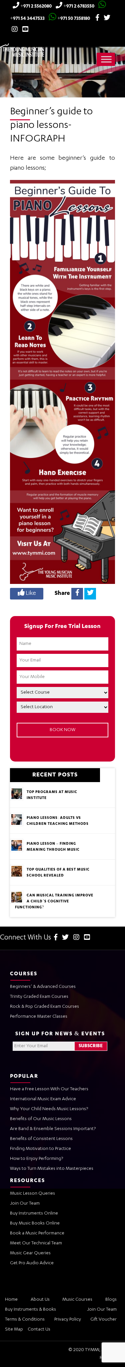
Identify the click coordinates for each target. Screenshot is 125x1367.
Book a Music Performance (37, 1233)
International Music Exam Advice (43, 1099)
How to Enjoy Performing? (36, 1159)
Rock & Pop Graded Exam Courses (44, 1006)
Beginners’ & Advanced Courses (43, 987)
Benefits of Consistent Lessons (41, 1139)
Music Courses (77, 1299)
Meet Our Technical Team (36, 1243)
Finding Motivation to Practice (40, 1149)
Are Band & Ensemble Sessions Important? (53, 1129)
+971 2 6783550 (78, 6)
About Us (40, 1299)
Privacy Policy (67, 1319)
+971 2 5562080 (35, 6)
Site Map (14, 1329)
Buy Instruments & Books (30, 1309)
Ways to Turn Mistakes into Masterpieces (51, 1168)
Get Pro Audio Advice (32, 1263)
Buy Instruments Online (34, 1213)
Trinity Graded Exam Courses (39, 996)
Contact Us (39, 1329)
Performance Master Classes (38, 1016)
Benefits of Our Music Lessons (41, 1119)
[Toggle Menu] (106, 59)
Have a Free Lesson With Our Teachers (49, 1089)
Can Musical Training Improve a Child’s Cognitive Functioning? (54, 902)
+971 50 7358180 (73, 19)
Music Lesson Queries (32, 1193)
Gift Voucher (103, 1319)
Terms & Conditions (25, 1319)
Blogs (111, 1299)
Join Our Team (25, 1203)
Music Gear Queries (30, 1253)
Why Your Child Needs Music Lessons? (49, 1109)
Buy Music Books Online (35, 1223)
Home (11, 1299)
